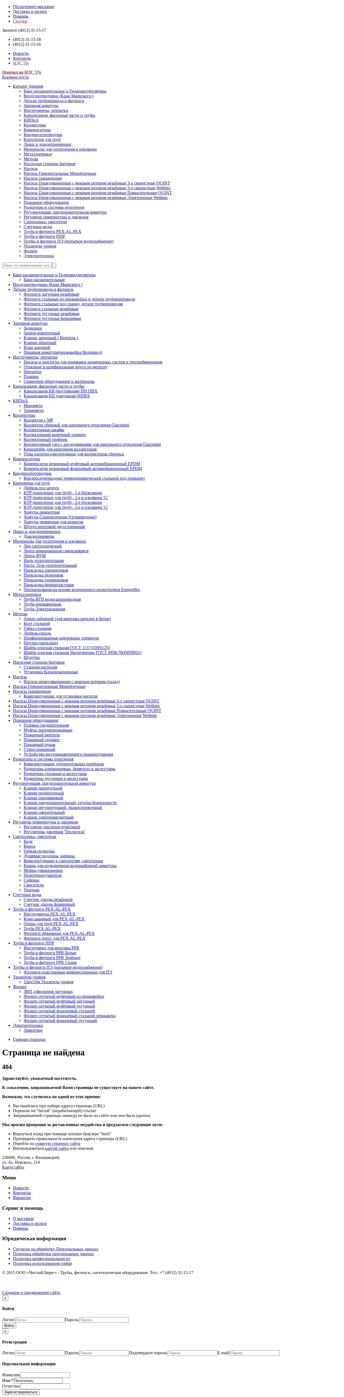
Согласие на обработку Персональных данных (55, 1249)
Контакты (22, 58)
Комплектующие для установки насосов (61, 696)
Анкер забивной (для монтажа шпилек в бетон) (67, 618)
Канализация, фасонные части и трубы (59, 115)
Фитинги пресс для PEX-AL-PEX (54, 938)
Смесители (34, 885)
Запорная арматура (41, 105)
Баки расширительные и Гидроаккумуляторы (65, 91)
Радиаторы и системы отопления (54, 207)
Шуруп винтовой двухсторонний (54, 526)
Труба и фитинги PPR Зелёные (52, 957)
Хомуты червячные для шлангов (53, 521)
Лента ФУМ (35, 555)
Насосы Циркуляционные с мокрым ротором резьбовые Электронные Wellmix (96, 197)
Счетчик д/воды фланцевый (49, 904)
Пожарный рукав (39, 744)
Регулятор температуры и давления (56, 217)
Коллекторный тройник (45, 439)
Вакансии (22, 1197)
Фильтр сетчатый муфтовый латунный (59, 1001)
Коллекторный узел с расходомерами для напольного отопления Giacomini (92, 444)
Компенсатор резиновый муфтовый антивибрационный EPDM (82, 463)
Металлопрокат (38, 154)
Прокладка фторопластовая (49, 584)
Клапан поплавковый (43, 797)
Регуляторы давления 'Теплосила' (54, 831)
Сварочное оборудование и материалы (59, 381)
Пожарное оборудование (46, 202)
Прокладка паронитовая (46, 570)
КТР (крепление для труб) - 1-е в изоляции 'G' (66, 497)
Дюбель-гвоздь (37, 633)
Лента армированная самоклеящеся (56, 551)
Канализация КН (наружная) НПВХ (57, 396)
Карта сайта (13, 1167)
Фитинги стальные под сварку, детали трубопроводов (73, 304)
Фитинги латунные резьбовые (51, 294)
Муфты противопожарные (48, 730)
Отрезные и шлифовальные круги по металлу (66, 367)
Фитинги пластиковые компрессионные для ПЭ (68, 972)
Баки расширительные (44, 279)
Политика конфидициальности (41, 1258)
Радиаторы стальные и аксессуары (55, 773)
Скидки (20, 21)
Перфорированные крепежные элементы (61, 638)
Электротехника (39, 255)
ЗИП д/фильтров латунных (48, 991)
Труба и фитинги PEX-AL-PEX (52, 231)
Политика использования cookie (42, 1263)
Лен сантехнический (43, 546)
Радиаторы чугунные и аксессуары (56, 778)
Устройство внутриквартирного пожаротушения (68, 754)
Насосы (31, 168)
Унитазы (32, 889)
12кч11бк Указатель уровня (48, 981)
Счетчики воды (38, 226)
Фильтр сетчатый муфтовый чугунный (59, 1006)
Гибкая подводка (39, 851)
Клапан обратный (40, 342)
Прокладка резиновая (43, 575)
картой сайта (57, 1148)
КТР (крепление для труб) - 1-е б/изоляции (63, 492)
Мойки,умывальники (43, 870)
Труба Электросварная (44, 609)
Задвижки (33, 328)
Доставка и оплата (30, 11)
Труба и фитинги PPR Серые (50, 962)
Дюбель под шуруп (41, 488)
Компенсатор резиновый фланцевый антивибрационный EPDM (83, 468)
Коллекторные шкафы (44, 429)
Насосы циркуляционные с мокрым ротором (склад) (72, 681)
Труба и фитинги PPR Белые (50, 952)
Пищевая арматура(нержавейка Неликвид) (63, 352)
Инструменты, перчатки (46, 110)
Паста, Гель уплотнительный (50, 565)
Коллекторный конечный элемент (55, 434)
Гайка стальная (37, 628)
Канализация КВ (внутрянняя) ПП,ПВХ (61, 391)
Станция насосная (40, 667)
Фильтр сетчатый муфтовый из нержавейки (64, 996)
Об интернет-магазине (33, 6)
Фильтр (30, 251)
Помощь (20, 16)
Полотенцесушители (43, 875)
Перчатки (32, 371)
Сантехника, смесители (45, 222)
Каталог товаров (28, 86)
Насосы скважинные (43, 178)
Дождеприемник (39, 536)
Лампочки (33, 1030)
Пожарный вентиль (42, 735)
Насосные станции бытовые (50, 163)
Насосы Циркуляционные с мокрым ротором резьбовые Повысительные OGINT (98, 192)
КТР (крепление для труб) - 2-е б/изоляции (63, 502)
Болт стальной (37, 623)
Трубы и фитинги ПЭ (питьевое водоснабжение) (68, 241)
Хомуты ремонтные (42, 512)
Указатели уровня (40, 246)
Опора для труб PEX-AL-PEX (51, 923)
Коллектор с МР (38, 420)
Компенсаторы (37, 130)
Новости (21, 53)
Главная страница (29, 1039)
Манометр (33, 405)
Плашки (31, 376)
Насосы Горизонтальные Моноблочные (60, 173)
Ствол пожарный (39, 749)
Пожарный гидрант (42, 739)
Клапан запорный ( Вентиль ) (51, 337)
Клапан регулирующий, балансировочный (63, 807)
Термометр (34, 410)
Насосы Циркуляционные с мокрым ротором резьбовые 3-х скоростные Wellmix (97, 188)
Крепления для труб (42, 139)
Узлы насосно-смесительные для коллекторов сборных (74, 454)
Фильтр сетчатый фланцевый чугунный (60, 1020)
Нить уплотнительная (44, 560)
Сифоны (31, 880)
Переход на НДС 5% (21, 72)
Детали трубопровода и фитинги (54, 100)
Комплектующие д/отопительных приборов (64, 764)
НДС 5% (21, 63)
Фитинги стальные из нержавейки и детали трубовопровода (79, 299)
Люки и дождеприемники (47, 144)
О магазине (23, 1218)
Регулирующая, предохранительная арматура (65, 212)
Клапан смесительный (44, 812)
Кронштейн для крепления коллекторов (60, 449)
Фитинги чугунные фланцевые (52, 318)
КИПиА (31, 120)
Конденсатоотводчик (43, 134)
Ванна (29, 846)
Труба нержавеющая (42, 604)
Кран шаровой (37, 347)
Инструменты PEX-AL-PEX (50, 914)
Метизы (31, 159)
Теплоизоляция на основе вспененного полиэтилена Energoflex (82, 589)
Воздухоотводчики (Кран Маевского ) (58, 96)
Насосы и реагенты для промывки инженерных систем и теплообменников (93, 362)
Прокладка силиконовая (46, 580)
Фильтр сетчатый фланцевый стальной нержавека (70, 1015)
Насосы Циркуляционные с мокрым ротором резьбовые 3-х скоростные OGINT (97, 183)
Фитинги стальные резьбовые (51, 308)
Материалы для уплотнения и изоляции (60, 149)
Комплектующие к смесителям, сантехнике (63, 860)
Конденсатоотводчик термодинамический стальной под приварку (84, 478)
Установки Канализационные (51, 672)
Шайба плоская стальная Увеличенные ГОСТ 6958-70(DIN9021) (82, 652)
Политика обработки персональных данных (53, 1253)
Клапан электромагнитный (49, 817)
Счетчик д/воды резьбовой (48, 899)
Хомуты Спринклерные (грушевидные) (60, 517)
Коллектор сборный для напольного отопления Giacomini (76, 425)
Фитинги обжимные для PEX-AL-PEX (59, 933)
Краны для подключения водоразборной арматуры (70, 865)
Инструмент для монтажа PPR (51, 948)
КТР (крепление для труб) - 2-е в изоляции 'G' (66, 507)
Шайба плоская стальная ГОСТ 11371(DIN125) (67, 647)
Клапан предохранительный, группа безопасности (70, 802)
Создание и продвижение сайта (31, 1292)
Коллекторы (35, 125)
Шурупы (32, 657)
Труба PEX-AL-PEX (42, 928)
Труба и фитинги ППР (44, 236)
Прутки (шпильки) (41, 643)
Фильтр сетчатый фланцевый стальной (59, 1011)
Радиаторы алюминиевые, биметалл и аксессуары (69, 768)
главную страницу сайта (57, 1143)
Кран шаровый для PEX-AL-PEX (54, 919)
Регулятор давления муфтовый (52, 827)
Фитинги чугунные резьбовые (52, 313)
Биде (28, 841)
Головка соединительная (46, 725)
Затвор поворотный (42, 333)
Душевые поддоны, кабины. (50, 856)
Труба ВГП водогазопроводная (52, 599)
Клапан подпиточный (44, 793)
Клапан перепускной (43, 788)
